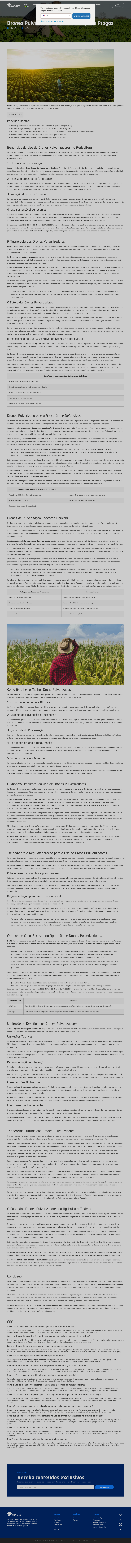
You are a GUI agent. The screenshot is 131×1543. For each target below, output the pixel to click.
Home (26, 5)
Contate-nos (96, 5)
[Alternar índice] (19, 114)
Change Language (81, 16)
